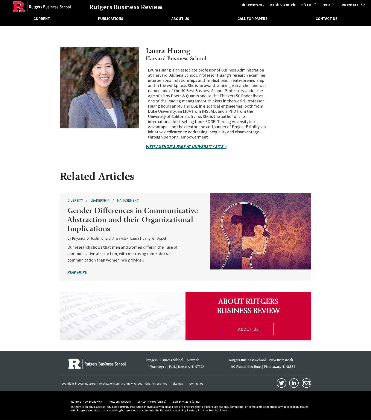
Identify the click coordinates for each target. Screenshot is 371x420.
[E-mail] (306, 383)
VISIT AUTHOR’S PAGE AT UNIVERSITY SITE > (186, 146)
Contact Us (327, 18)
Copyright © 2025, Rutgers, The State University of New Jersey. (102, 383)
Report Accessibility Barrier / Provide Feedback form (194, 410)
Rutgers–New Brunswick (86, 401)
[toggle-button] (363, 6)
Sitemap (177, 383)
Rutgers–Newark (120, 401)
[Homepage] (35, 7)
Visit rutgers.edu (253, 4)
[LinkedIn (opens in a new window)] (294, 383)
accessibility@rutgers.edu (121, 410)
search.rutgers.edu (282, 4)
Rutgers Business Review (126, 7)
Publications (110, 18)
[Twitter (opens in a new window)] (281, 383)
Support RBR (349, 4)
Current (41, 18)
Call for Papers (252, 18)
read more (77, 272)
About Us (180, 18)
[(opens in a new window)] (97, 364)
